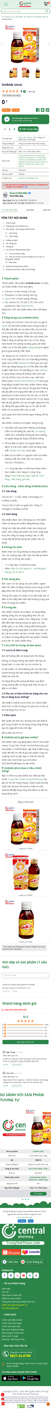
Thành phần (11, 223)
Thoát (31, 1221)
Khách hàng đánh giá (19, 1003)
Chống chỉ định (12, 240)
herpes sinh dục (18, 450)
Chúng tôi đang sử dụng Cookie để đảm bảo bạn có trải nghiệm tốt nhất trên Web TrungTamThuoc (24, 1214)
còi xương (40, 431)
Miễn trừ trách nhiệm (11, 1298)
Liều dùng (13, 233)
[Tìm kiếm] (46, 11)
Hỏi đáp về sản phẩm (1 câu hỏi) (24, 964)
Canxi (4, 325)
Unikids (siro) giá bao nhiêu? (17, 266)
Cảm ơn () (16, 1064)
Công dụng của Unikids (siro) (17, 226)
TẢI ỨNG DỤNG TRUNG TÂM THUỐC (19, 1372)
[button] (22, 1199)
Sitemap (5, 1339)
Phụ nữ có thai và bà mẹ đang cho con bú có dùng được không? (24, 258)
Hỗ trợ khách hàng (14, 1283)
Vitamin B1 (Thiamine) (37, 157)
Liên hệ (5, 1292)
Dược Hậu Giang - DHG (28, 137)
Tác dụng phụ (11, 243)
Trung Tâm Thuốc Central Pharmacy (26, 779)
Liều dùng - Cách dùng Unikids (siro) (20, 229)
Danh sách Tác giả (10, 1336)
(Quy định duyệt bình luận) (16, 1009)
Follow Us (7, 1270)
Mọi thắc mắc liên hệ (15, 1345)
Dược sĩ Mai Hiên (19, 193)
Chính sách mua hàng (11, 1323)
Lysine (36, 164)
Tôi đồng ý (22, 1221)
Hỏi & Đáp (30, 210)
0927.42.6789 (20, 1355)
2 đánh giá (31, 91)
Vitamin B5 (26, 305)
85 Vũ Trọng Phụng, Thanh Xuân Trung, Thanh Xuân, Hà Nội (27, 1364)
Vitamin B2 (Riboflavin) (28, 160)
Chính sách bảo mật (24, 1217)
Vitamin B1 (24, 362)
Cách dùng (13, 236)
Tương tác (10, 246)
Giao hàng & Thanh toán (13, 1332)
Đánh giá (46, 210)
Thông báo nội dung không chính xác (18, 1301)
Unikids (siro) (38, 1151)
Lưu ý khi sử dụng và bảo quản (18, 249)
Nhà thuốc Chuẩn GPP (12, 1295)
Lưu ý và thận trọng (17, 253)
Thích (5, 991)
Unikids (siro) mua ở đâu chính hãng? (20, 269)
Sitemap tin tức (18, 1339)
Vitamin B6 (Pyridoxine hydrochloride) (32, 161)
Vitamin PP (32, 380)
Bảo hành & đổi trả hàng (12, 1329)
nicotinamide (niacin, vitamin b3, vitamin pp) (38, 1178)
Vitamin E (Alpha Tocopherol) (33, 163)
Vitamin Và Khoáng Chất (28, 178)
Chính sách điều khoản (12, 1319)
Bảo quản (13, 262)
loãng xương (34, 347)
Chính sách (10, 1314)
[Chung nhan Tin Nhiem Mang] (30, 1406)
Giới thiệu (6, 1288)
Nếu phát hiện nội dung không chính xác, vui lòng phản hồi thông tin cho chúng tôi (27, 186)
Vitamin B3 (19, 380)
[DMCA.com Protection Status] (21, 1406)
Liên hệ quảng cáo (10, 1308)
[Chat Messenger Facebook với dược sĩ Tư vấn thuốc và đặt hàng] (7, 122)
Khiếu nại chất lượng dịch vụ (14, 1304)
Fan (12, 1262)
